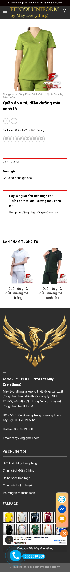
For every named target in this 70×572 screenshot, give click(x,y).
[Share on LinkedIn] (41, 139)
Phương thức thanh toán (19, 493)
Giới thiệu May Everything (20, 463)
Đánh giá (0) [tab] (11, 161)
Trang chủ (9, 94)
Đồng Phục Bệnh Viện (30, 94)
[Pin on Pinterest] (34, 139)
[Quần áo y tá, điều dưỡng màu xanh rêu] (52, 266)
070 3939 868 (34, 556)
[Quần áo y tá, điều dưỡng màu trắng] (18, 266)
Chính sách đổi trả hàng (18, 470)
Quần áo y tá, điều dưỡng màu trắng (18, 293)
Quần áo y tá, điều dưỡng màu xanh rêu (52, 293)
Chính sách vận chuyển (18, 485)
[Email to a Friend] (27, 139)
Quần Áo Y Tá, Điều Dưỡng (29, 130)
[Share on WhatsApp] (6, 139)
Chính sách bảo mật (16, 478)
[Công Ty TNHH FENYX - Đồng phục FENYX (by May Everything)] (34, 12)
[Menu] (5, 12)
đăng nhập (29, 212)
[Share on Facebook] (13, 139)
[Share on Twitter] (20, 139)
